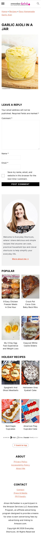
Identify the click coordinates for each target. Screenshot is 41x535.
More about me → (20, 259)
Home (4, 11)
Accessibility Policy (20, 465)
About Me (20, 468)
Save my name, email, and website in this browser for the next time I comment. (22, 175)
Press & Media (20, 493)
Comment (7, 118)
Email (5, 163)
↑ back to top (20, 445)
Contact (20, 490)
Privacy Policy (20, 462)
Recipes (13, 11)
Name (5, 153)
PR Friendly (20, 496)
